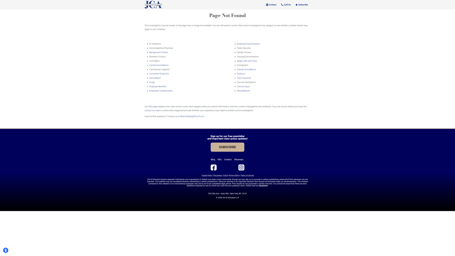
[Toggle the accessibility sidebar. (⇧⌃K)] (6, 250)
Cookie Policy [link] (207, 175)
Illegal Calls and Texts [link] (247, 61)
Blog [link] (213, 159)
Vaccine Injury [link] (243, 86)
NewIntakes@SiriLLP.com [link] (192, 116)
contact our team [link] (153, 110)
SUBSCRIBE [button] (227, 147)
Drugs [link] (152, 82)
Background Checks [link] (158, 52)
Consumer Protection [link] (159, 73)
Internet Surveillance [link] (246, 69)
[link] (153, 8)
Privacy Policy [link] (234, 175)
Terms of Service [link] (247, 175)
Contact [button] (272, 4)
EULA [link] (225, 175)
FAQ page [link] (152, 106)
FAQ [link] (219, 159)
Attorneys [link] (238, 159)
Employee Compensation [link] (161, 90)
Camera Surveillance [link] (158, 65)
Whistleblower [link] (243, 90)
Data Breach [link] (155, 78)
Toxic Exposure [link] (244, 78)
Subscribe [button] (303, 4)
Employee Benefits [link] (157, 86)
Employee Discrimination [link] (248, 44)
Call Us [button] (287, 4)
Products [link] (241, 73)
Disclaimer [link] (218, 175)
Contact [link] (228, 159)
